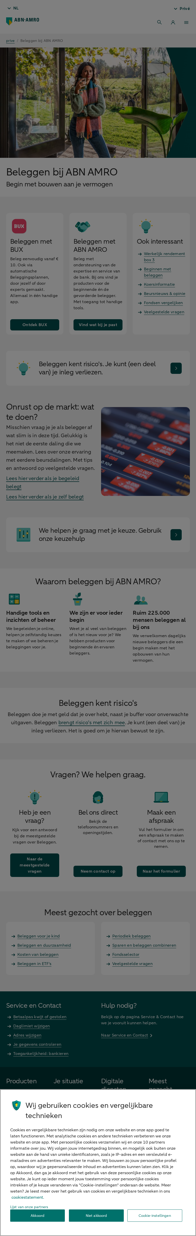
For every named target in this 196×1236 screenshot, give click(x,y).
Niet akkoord (96, 1215)
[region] (98, 1162)
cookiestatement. (27, 1197)
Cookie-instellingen (155, 1215)
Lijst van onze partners (29, 1207)
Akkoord (37, 1215)
